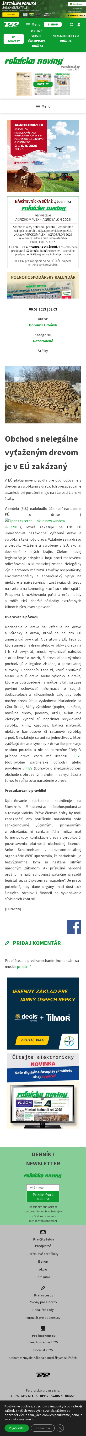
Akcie (43, 1269)
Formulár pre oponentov (43, 1317)
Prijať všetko (16, 1428)
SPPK (15, 1395)
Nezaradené (43, 340)
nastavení (26, 1419)
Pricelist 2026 (43, 1350)
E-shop (43, 1261)
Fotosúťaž (43, 1277)
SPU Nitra (29, 1395)
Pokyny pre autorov (43, 1302)
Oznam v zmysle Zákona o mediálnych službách (43, 1358)
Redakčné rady (43, 1310)
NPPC (44, 1395)
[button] (43, 1196)
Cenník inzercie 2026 (43, 1342)
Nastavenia (43, 1428)
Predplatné (43, 1246)
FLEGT (75, 755)
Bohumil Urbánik (43, 325)
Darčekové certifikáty (43, 1254)
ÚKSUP (70, 1395)
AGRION (57, 1395)
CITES (27, 768)
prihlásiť (24, 966)
